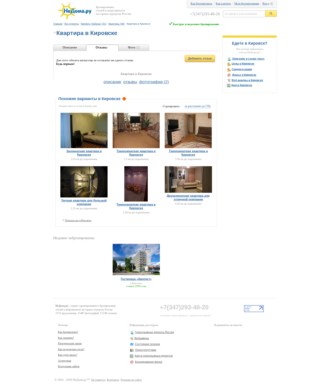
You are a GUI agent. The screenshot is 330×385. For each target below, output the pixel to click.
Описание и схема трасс (248, 58)
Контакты (113, 379)
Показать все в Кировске (78, 220)
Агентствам (64, 360)
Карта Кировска (241, 85)
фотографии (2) (154, 82)
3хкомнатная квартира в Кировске (84, 152)
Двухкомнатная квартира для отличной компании (188, 197)
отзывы (130, 82)
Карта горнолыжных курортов (154, 355)
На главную (98, 379)
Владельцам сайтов (68, 366)
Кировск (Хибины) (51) (93, 23)
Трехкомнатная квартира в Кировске (136, 152)
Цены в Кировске (243, 63)
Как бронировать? (68, 332)
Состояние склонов (147, 344)
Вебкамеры (141, 338)
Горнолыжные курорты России (154, 332)
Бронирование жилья (148, 361)
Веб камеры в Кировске (247, 80)
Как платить (223, 3)
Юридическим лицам (70, 343)
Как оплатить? (66, 337)
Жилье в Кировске (244, 75)
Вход (265, 3)
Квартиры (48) (116, 23)
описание (112, 82)
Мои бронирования (246, 3)
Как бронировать (201, 3)
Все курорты (71, 23)
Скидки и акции (242, 69)
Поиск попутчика (145, 350)
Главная (57, 23)
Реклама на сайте (131, 379)
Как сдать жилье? (67, 355)
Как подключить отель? (71, 349)
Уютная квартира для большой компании (84, 202)
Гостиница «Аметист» (136, 279)
